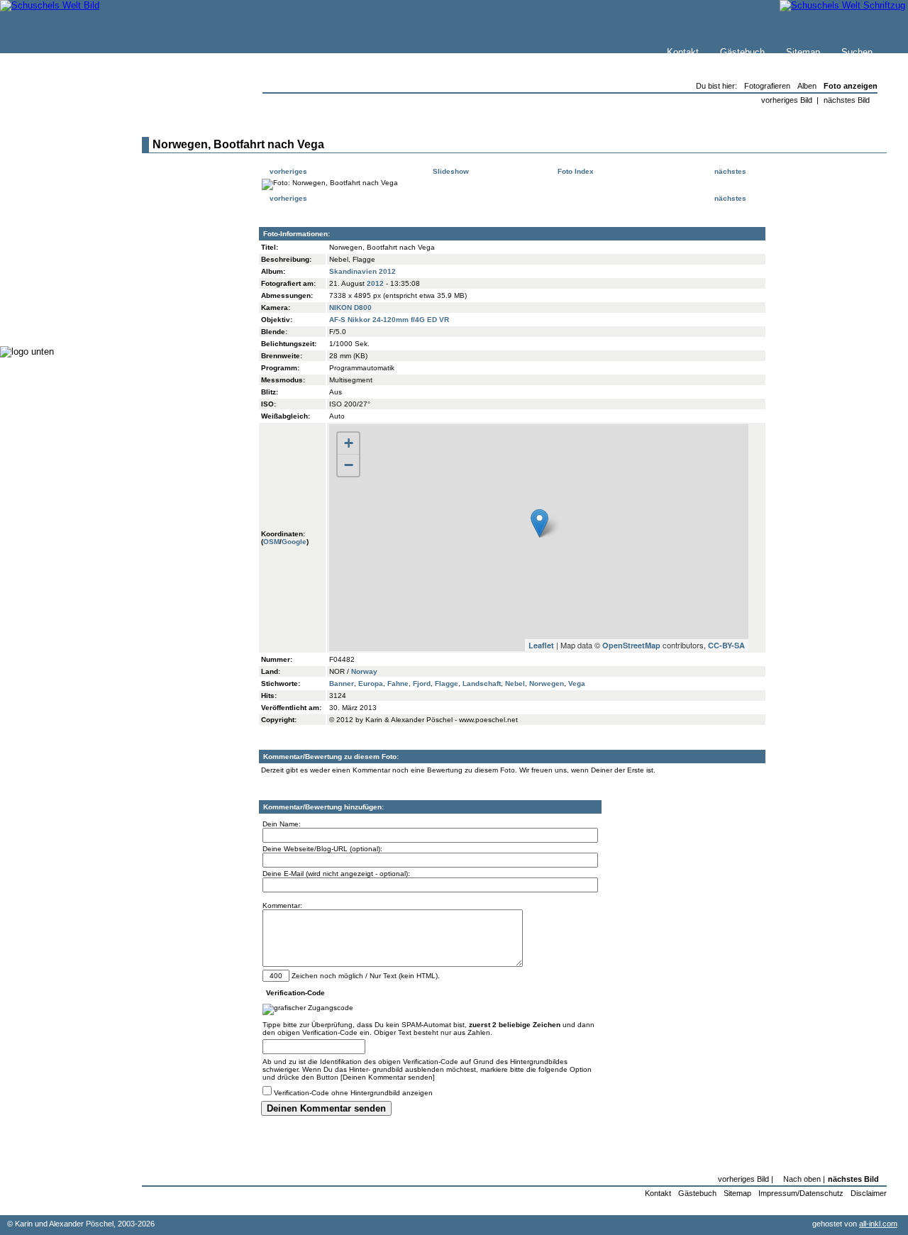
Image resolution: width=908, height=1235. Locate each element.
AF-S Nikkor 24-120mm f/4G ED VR (389, 319)
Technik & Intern (64, 304)
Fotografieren (57, 248)
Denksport (51, 276)
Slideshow (450, 171)
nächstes (731, 171)
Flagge (446, 683)
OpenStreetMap (631, 645)
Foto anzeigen (850, 86)
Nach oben (802, 1179)
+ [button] (348, 443)
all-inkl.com (878, 1223)
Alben (806, 86)
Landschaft (482, 683)
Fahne (398, 683)
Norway (364, 671)
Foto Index (574, 171)
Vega (576, 683)
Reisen (45, 219)
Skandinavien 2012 (362, 271)
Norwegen (546, 683)
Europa (370, 683)
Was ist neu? (57, 160)
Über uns (49, 175)
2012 (375, 283)
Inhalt (42, 189)
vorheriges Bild (786, 100)
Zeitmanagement (65, 262)
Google (294, 541)
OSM (271, 541)
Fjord (422, 683)
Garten (44, 233)
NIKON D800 (350, 307)
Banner (341, 683)
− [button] (348, 465)
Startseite (50, 146)
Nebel (515, 683)
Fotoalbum (52, 319)
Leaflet (541, 645)
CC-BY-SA (726, 645)
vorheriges (287, 171)
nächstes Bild (847, 100)
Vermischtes (56, 290)
